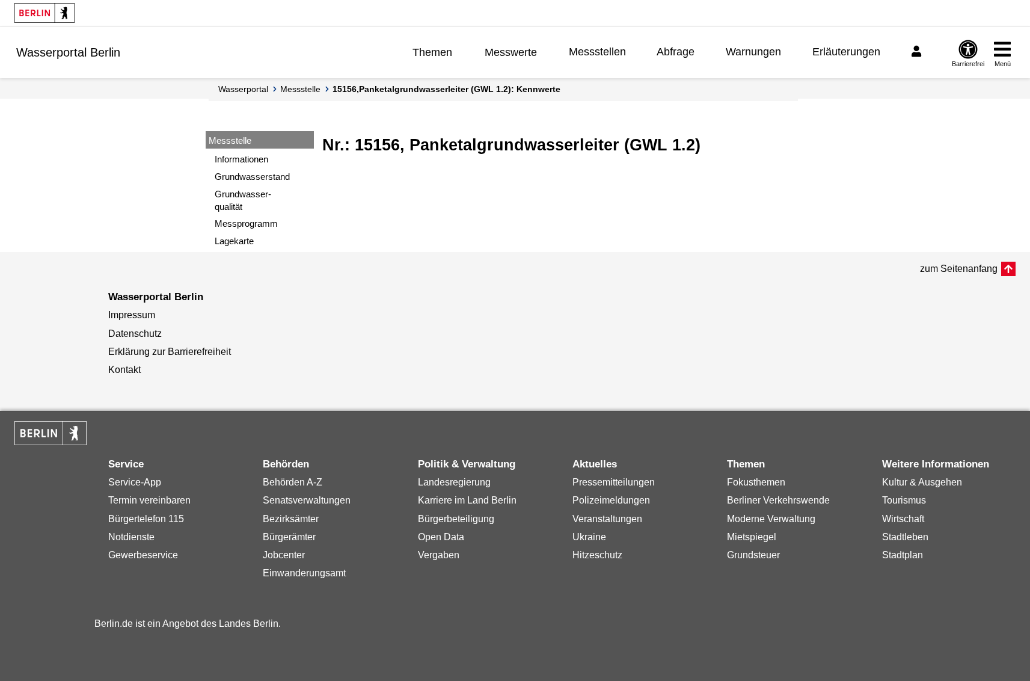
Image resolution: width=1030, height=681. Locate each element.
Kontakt (124, 370)
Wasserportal (243, 89)
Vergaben (438, 555)
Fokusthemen (756, 482)
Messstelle (300, 89)
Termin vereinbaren (149, 500)
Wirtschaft (903, 519)
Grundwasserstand (252, 176)
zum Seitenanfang (959, 268)
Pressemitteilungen (613, 482)
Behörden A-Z (292, 482)
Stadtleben (905, 537)
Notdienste (131, 537)
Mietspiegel (751, 537)
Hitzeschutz (597, 555)
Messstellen (597, 52)
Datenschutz (135, 333)
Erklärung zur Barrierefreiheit (169, 352)
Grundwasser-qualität (243, 200)
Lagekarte (234, 241)
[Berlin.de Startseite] (44, 13)
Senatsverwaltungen (307, 500)
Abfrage (675, 52)
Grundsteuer (753, 555)
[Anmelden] (918, 52)
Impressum (131, 315)
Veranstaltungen (607, 519)
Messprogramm (246, 223)
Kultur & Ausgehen (922, 482)
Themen (432, 52)
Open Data (441, 537)
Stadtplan (902, 555)
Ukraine (589, 537)
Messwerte (511, 52)
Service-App (134, 482)
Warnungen (753, 52)
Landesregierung (454, 482)
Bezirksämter (291, 519)
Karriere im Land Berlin (467, 500)
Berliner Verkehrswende (778, 500)
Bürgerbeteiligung (456, 519)
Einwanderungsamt (304, 573)
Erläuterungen (846, 52)
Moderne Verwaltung (771, 519)
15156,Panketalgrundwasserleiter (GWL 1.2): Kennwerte (446, 89)
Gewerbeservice (143, 555)
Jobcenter (284, 555)
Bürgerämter (289, 537)
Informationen (241, 159)
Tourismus (904, 500)
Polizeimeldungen (611, 500)
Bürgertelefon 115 (146, 519)
